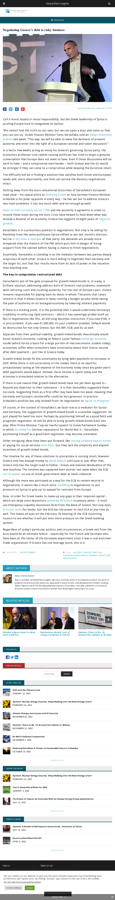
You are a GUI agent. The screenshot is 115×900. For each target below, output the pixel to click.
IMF (108, 555)
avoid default (57, 460)
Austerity (78, 552)
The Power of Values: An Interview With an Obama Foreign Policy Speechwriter (53, 799)
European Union (71, 555)
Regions (58, 20)
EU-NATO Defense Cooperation (29, 736)
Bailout (88, 552)
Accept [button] (30, 887)
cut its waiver (12, 474)
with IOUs (47, 445)
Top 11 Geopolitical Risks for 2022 (30, 787)
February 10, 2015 (104, 108)
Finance (32, 552)
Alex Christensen (24, 575)
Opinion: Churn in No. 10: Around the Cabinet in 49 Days (95, 633)
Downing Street (56, 194)
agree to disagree (97, 401)
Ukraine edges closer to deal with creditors (19, 633)
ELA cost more (12, 509)
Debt (95, 552)
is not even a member (26, 239)
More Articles (57, 760)
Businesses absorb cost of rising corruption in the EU (55, 633)
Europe (23, 552)
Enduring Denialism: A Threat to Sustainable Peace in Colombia (45, 748)
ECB (100, 552)
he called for (23, 429)
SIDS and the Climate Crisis (26, 690)
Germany (93, 555)
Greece (102, 555)
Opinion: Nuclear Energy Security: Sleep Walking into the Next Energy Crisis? (52, 701)
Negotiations (70, 558)
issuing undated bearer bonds (91, 440)
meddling (63, 485)
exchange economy (93, 338)
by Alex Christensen (86, 108)
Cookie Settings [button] (13, 887)
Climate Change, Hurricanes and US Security (35, 713)
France (84, 555)
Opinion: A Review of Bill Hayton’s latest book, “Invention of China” (47, 826)
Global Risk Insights (57, 3)
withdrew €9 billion (59, 500)
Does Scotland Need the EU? (27, 838)
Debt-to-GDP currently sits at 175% (26, 210)
